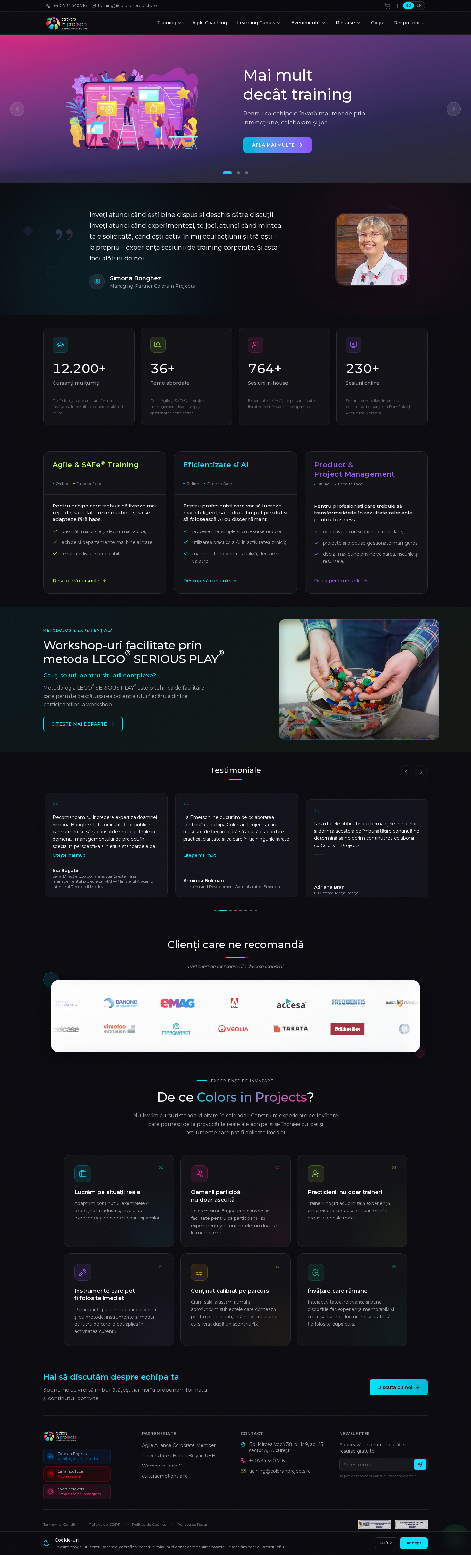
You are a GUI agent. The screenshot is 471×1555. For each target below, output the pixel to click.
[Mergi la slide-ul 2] (232, 173)
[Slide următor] (454, 109)
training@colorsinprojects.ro (280, 1471)
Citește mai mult (198, 855)
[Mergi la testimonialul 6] (245, 910)
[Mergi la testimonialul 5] (240, 910)
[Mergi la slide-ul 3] (244, 173)
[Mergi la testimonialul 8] (256, 910)
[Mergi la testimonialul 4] (233, 910)
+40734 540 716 (267, 1461)
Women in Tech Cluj (164, 1466)
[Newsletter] (420, 1464)
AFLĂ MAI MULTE (273, 146)
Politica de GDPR (105, 1524)
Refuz (386, 1543)
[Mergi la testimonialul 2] (220, 910)
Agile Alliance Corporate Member (179, 1445)
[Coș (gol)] (387, 6)
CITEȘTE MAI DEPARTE (79, 724)
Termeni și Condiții (60, 1524)
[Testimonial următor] (421, 771)
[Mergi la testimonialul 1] (215, 910)
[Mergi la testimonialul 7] (251, 910)
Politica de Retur (192, 1524)
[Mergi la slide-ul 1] (224, 173)
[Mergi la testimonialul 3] (225, 910)
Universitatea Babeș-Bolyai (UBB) (179, 1455)
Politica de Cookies (149, 1524)
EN (419, 5)
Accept (413, 1543)
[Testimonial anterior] (406, 771)
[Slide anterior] (17, 109)
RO (409, 5)
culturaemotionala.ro (165, 1476)
